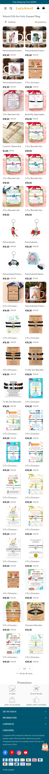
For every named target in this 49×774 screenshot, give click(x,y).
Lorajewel (11, 770)
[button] (5, 8)
